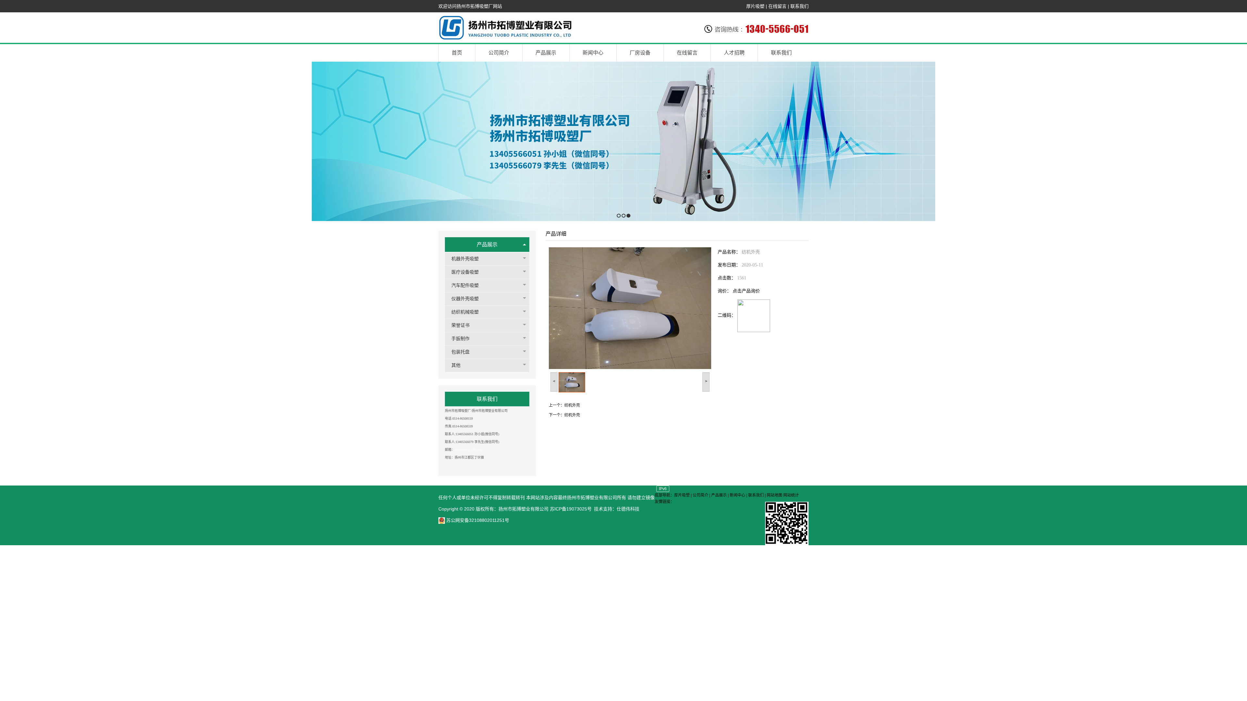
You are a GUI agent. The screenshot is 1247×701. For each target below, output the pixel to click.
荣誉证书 (460, 325)
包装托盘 (460, 352)
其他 (455, 365)
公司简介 (700, 495)
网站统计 (791, 495)
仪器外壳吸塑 (465, 298)
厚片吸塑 (755, 6)
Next (1240, 141)
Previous (5, 141)
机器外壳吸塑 (465, 258)
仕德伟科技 (628, 508)
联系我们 (799, 6)
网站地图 (774, 495)
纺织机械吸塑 (465, 312)
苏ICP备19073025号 (571, 508)
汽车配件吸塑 (465, 285)
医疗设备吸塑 (465, 272)
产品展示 (487, 244)
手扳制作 (460, 338)
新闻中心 (737, 495)
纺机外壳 (572, 405)
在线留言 (777, 6)
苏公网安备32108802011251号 (477, 520)
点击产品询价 (746, 291)
